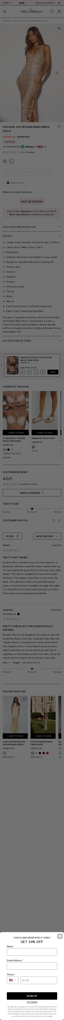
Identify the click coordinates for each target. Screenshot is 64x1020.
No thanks (32, 1002)
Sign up (32, 995)
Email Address (15, 960)
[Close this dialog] (60, 936)
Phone (11, 974)
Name (11, 946)
